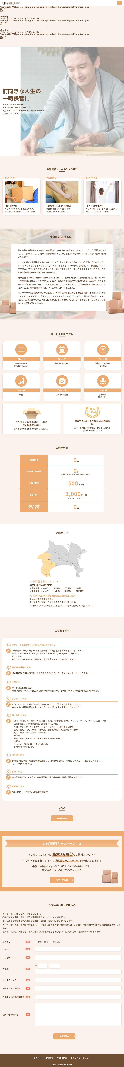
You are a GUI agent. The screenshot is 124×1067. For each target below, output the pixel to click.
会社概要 (49, 1057)
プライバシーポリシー (80, 1057)
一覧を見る (62, 818)
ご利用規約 (25, 920)
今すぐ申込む (62, 879)
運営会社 (38, 1057)
